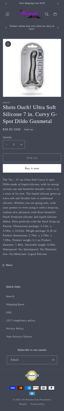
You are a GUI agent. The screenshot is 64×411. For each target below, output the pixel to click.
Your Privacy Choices (19, 336)
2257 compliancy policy (20, 320)
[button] (7, 14)
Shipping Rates (15, 304)
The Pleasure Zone (30, 399)
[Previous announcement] (6, 3)
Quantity (7, 137)
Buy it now (32, 168)
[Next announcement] (57, 3)
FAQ (8, 312)
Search (10, 296)
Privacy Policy (15, 328)
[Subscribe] (53, 360)
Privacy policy (38, 404)
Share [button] (9, 265)
